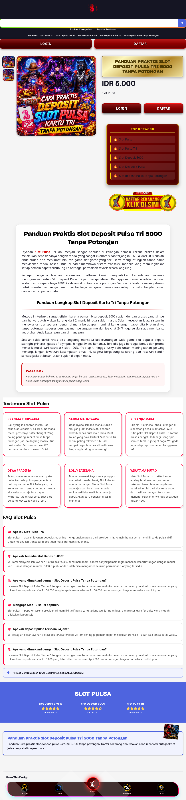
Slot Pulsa (42, 252)
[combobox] (89, 23)
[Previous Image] (19, 96)
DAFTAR (140, 44)
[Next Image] (93, 96)
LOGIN (46, 44)
